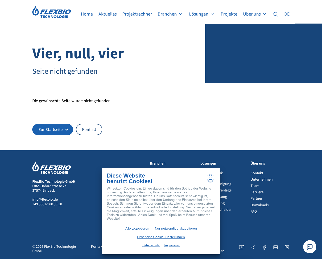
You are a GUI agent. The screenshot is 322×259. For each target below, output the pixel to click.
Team (255, 185)
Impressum (172, 245)
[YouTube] (241, 248)
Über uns (258, 163)
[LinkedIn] (275, 248)
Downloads (260, 205)
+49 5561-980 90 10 (47, 204)
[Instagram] (287, 248)
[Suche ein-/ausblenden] (276, 14)
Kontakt (257, 173)
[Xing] (253, 248)
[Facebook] (264, 248)
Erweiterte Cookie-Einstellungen (161, 237)
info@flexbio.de (45, 199)
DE (287, 14)
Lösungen (208, 163)
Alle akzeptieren (137, 228)
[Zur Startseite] (51, 11)
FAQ (254, 211)
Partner (256, 198)
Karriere (257, 192)
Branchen (157, 163)
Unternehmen (262, 179)
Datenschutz (151, 245)
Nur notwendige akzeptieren (176, 228)
